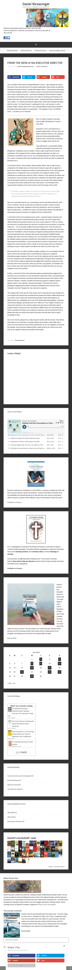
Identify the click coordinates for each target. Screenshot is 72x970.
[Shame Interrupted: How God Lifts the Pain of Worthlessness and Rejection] (35, 857)
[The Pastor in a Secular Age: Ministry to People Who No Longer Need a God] (57, 857)
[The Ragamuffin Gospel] (13, 857)
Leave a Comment (42, 66)
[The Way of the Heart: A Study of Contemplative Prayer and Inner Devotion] (20, 862)
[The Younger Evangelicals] (27, 862)
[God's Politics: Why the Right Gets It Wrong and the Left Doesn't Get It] (24, 851)
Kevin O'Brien (12, 717)
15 (32, 668)
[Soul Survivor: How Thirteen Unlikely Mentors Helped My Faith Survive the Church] (49, 856)
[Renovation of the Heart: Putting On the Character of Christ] (16, 857)
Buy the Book (11, 638)
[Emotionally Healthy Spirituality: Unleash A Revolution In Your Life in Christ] (13, 851)
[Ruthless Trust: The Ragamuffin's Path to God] (24, 857)
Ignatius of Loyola (17, 746)
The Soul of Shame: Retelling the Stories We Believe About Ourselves (23, 723)
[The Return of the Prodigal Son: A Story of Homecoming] (20, 857)
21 (22, 672)
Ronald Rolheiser (13, 780)
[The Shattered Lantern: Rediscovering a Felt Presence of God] (42, 857)
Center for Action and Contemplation (19, 776)
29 (32, 676)
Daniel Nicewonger (36, 3)
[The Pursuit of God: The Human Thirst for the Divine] (9, 857)
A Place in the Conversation (46, 904)
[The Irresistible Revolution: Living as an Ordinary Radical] (38, 851)
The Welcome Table (14, 789)
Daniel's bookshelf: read (21, 838)
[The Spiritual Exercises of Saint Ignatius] (10, 746)
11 (59, 663)
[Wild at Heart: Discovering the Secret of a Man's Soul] (24, 862)
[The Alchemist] (16, 845)
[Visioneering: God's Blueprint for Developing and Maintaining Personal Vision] (13, 862)
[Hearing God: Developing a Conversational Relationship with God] (31, 851)
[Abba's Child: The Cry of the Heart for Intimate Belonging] (9, 845)
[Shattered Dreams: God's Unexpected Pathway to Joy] (38, 857)
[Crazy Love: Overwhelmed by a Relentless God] (46, 846)
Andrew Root (12, 738)
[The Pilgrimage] (60, 851)
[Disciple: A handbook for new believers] (57, 845)
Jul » (14, 683)
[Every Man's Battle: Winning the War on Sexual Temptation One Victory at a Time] (16, 851)
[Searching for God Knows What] (31, 857)
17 (49, 668)
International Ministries (15, 821)
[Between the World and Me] (24, 845)
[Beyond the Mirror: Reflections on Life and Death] (27, 845)
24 (49, 672)
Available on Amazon (14, 502)
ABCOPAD (11, 812)
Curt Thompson (12, 728)
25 (59, 672)
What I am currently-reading (21, 705)
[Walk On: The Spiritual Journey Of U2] (16, 862)
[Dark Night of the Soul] (49, 845)
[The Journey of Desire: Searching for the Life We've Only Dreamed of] (42, 851)
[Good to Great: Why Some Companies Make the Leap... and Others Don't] (27, 851)
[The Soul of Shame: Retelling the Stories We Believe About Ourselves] (10, 725)
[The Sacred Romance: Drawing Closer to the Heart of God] (27, 857)
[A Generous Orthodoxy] (20, 851)
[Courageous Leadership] (42, 845)
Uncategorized (19, 340)
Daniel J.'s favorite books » (57, 866)
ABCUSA (10, 817)
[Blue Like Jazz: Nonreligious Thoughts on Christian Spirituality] (31, 846)
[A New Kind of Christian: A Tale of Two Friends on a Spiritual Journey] (53, 851)
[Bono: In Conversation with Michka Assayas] (35, 846)
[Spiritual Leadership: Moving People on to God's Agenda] (53, 857)
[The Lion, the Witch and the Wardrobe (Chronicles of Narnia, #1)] (49, 851)
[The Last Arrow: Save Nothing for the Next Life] (46, 851)
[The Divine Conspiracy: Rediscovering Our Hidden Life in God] (60, 845)
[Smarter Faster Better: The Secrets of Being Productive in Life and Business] (46, 857)
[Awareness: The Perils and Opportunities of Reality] (20, 846)
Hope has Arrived (13, 785)
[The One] (57, 851)
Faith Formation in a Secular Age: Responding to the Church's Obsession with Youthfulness (23, 734)
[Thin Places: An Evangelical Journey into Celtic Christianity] (60, 857)
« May (9, 683)
